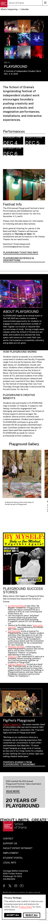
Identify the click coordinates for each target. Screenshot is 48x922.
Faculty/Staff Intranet (17, 848)
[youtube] (22, 886)
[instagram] (16, 886)
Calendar (25, 9)
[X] (10, 886)
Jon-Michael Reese (16, 606)
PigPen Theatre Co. (17, 664)
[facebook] (4, 886)
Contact (8, 838)
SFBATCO (12, 656)
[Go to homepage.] (12, 3)
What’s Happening (9, 9)
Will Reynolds (14, 631)
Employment (11, 853)
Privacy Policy (25, 907)
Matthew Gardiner (16, 647)
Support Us (10, 843)
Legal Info (9, 862)
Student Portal (13, 858)
